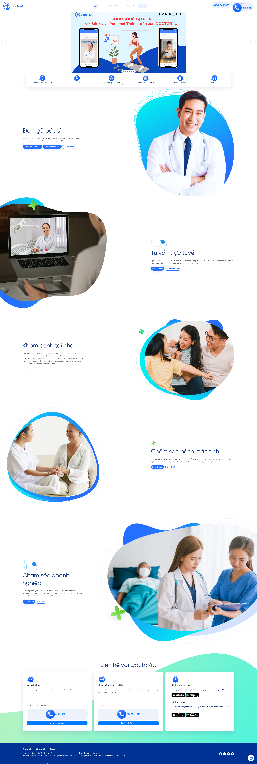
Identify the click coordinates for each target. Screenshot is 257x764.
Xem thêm (169, 467)
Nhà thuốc (214, 83)
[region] (128, 42)
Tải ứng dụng (143, 6)
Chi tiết (27, 369)
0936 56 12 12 (120, 756)
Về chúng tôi (128, 6)
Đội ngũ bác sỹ (109, 6)
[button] (4, 42)
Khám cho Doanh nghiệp (146, 83)
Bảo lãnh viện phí (119, 6)
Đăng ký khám (220, 5)
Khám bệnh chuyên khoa (42, 83)
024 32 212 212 (93, 756)
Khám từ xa (77, 83)
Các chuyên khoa (172, 269)
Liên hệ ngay (157, 467)
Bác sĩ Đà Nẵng (52, 147)
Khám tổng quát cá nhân (111, 83)
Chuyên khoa (68, 147)
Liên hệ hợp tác (57, 723)
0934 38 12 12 (109, 756)
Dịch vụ (101, 6)
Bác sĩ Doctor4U (32, 147)
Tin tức (135, 6)
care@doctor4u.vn (92, 753)
